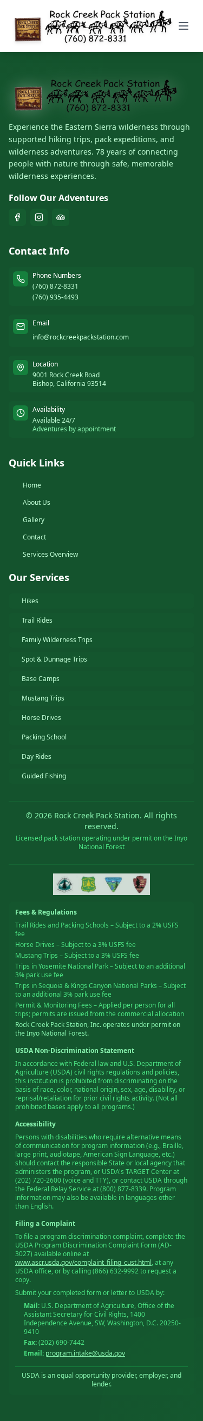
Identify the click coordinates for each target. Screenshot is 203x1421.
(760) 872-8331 (55, 286)
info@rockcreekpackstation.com (80, 337)
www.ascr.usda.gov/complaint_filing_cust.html (83, 1262)
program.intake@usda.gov (85, 1353)
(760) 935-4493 (55, 297)
